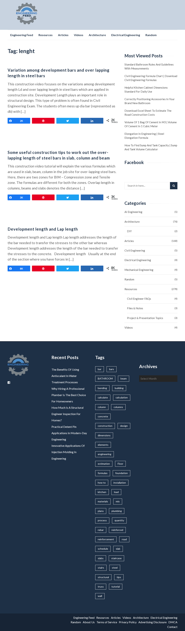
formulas (102, 473)
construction (105, 425)
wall (100, 595)
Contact (172, 626)
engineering (104, 454)
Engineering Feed (21, 35)
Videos (78, 35)
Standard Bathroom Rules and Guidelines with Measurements (149, 66)
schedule (103, 548)
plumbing (116, 510)
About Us (89, 622)
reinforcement (106, 539)
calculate (103, 397)
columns (118, 407)
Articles (63, 35)
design (124, 425)
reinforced (117, 529)
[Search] (173, 185)
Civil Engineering (134, 250)
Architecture (97, 35)
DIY (129, 231)
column (102, 407)
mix (118, 501)
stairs (101, 567)
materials (103, 501)
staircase (116, 558)
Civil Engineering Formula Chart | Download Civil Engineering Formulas (150, 78)
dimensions (104, 435)
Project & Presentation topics (145, 318)
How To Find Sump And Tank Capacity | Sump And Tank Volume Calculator (150, 147)
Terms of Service (106, 622)
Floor (120, 463)
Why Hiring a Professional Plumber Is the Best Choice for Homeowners (68, 395)
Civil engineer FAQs (139, 298)
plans (101, 510)
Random (151, 35)
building (119, 388)
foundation (121, 473)
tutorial (115, 586)
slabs (101, 558)
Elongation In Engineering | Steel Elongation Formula (144, 135)
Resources (45, 35)
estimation (104, 463)
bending (102, 388)
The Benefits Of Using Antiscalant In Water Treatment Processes (65, 376)
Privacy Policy (128, 622)
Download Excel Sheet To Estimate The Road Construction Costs (147, 112)
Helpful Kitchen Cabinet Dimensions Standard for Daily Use (146, 89)
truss (101, 586)
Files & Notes (135, 308)
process (102, 520)
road (124, 539)
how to (102, 482)
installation (119, 482)
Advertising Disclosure (152, 622)
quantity (119, 520)
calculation (122, 397)
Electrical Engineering (125, 35)
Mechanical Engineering (138, 269)
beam (124, 378)
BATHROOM (105, 378)
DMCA (172, 622)
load (116, 492)
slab (118, 548)
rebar (101, 529)
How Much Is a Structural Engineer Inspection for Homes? (67, 414)
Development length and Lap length (43, 229)
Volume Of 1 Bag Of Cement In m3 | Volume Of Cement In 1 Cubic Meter (150, 124)
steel (115, 567)
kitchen (102, 492)
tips (119, 577)
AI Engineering (133, 211)
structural (103, 577)
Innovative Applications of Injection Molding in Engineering (68, 452)
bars (111, 369)
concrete (103, 416)
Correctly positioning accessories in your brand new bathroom (149, 101)
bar (99, 369)
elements (103, 444)
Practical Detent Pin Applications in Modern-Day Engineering (69, 433)
